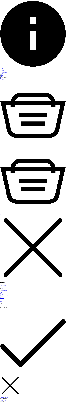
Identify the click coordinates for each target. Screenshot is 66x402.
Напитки (1, 301)
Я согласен (2, 401)
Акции (3, 69)
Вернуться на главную (3, 285)
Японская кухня (2, 78)
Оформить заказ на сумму (4, 397)
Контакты (3, 70)
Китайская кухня (2, 297)
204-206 (2, 288)
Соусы (1, 81)
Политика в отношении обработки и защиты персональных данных (8, 295)
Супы (1, 299)
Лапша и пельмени (2, 79)
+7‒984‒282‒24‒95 (7, 76)
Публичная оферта (4, 72)
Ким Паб (1, 80)
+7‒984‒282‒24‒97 (2, 76)
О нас (2, 68)
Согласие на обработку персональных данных (8, 71)
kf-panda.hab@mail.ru (4, 290)
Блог (2, 73)
